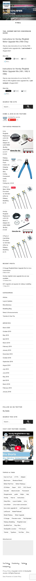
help (27, 494)
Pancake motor (16, 518)
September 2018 (8, 361)
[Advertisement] (18, 547)
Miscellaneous (7, 305)
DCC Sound (27, 487)
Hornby (6, 498)
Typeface (13, 532)
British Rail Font (8, 484)
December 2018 (7, 354)
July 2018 (6, 369)
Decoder (6, 491)
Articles (5, 297)
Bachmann (7, 480)
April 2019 (6, 339)
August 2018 (6, 365)
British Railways (20, 484)
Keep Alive (7, 501)
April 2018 (6, 380)
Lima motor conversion (20, 504)
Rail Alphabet (27, 518)
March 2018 (6, 384)
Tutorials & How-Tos (9, 316)
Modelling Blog (7, 309)
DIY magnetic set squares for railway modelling (17, 284)
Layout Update (17, 501)
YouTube (21, 532)
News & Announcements (10, 312)
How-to (13, 498)
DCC (19, 487)
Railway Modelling (9, 522)
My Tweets (6, 411)
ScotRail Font (8, 525)
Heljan (22, 494)
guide (16, 494)
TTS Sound (22, 529)
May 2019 (6, 335)
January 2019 (7, 350)
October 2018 (7, 358)
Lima (25, 501)
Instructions (20, 498)
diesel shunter (15, 491)
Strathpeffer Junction (12, 12)
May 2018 (6, 377)
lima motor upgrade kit (10, 508)
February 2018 (7, 388)
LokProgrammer (24, 508)
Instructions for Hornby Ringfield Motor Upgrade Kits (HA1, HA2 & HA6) (16, 71)
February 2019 (7, 346)
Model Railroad (16, 511)
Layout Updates (7, 301)
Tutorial (6, 532)
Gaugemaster (8, 494)
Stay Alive (17, 525)
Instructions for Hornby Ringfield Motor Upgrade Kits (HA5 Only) (16, 40)
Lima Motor (7, 504)
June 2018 (6, 373)
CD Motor (7, 487)
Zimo (27, 532)
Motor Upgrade (19, 515)
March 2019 (6, 343)
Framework (25, 491)
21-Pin (16, 477)
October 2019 (7, 331)
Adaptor (23, 477)
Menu (19, 23)
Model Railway (8, 515)
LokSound (7, 511)
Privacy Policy (7, 571)
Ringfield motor (21, 522)
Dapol (14, 487)
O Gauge (6, 518)
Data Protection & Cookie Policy (12, 576)
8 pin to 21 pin (8, 477)
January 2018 (7, 392)
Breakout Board (17, 480)
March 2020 (6, 328)
